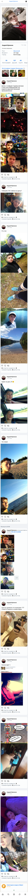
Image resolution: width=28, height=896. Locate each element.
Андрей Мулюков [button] (13, 1)
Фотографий (6, 62)
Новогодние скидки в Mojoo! (15, 885)
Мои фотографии (16, 532)
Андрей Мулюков (12, 81)
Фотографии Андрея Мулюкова (12, 68)
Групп (21, 62)
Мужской (17, 51)
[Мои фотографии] (5, 73)
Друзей (14, 62)
